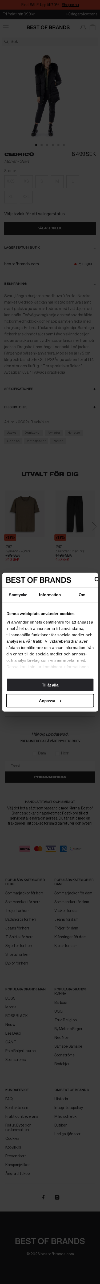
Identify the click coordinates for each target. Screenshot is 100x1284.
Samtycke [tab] (18, 594)
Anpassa (47, 700)
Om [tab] (82, 594)
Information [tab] (50, 594)
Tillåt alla (50, 685)
